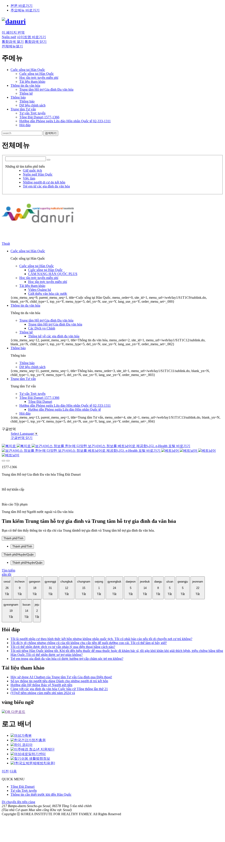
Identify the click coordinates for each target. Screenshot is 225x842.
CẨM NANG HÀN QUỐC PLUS (52, 274)
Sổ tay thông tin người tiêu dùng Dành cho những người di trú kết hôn (59, 681)
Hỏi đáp (25, 125)
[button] (13, 41)
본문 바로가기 (22, 5)
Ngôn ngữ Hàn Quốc (38, 174)
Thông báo (26, 101)
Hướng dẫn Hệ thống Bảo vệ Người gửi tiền (41, 685)
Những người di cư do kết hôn (44, 182)
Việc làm (29, 178)
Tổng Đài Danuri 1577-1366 (39, 117)
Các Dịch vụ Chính (41, 328)
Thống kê (26, 93)
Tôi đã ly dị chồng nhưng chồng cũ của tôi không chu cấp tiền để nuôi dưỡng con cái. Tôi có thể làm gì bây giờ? (89, 643)
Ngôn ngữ (9, 37)
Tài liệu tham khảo (32, 81)
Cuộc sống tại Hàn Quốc (36, 74)
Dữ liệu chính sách (32, 105)
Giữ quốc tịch (32, 170)
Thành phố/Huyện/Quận (19, 554)
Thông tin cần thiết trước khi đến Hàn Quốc (41, 794)
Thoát (6, 243)
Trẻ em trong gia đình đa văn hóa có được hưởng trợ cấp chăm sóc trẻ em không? (67, 658)
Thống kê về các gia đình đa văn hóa (53, 336)
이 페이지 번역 (13, 32)
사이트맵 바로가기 (31, 37)
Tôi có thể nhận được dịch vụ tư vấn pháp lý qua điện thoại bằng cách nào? (63, 647)
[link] (13, 712)
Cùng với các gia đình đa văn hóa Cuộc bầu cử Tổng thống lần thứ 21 (59, 689)
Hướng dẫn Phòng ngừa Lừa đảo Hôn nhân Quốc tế (64, 409)
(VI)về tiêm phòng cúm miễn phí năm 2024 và (43, 693)
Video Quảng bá (39, 289)
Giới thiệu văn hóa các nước (47, 293)
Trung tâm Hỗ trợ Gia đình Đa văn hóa (46, 89)
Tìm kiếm (8, 570)
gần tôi (6, 574)
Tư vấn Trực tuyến (32, 113)
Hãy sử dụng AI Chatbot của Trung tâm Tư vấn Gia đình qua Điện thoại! (61, 677)
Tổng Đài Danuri (40, 401)
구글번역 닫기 (22, 438)
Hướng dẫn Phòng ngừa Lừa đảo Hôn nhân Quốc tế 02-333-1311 (65, 121)
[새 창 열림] (21, 735)
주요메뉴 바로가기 (25, 10)
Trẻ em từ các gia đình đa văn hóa (46, 186)
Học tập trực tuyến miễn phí (38, 77)
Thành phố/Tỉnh (13, 538)
